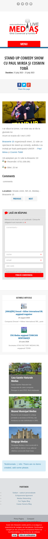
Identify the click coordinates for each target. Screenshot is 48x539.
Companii (30, 519)
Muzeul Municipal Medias (23, 411)
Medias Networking (24, 498)
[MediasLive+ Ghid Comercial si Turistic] (24, 26)
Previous (17, 198)
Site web (10, 266)
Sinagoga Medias (19, 441)
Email (8, 260)
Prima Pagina (19, 519)
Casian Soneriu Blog (24, 504)
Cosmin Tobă (16, 152)
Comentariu (12, 227)
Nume (9, 254)
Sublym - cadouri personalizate (24, 493)
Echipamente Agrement (24, 495)
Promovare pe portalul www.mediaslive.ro (25, 521)
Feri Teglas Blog (24, 501)
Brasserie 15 (8, 141)
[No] (45, 530)
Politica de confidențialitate (27, 535)
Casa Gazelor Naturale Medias (22, 379)
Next (31, 198)
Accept (14, 535)
